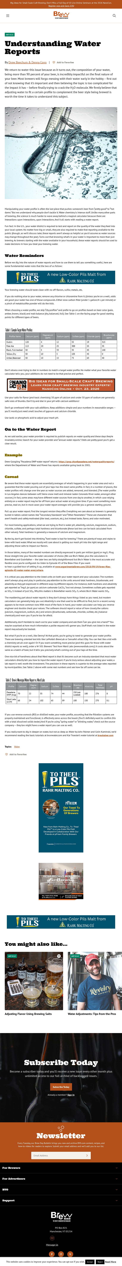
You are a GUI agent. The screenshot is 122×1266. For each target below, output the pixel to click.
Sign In (71, 1094)
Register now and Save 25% (61, 5)
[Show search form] (114, 16)
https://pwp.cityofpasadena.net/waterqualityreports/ (86, 461)
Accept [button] (90, 1262)
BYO (5, 1189)
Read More (110, 1261)
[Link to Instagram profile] (61, 1256)
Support (8, 1200)
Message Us (52, 1244)
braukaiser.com (105, 735)
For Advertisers (13, 1178)
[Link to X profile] (70, 1256)
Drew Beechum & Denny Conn (27, 62)
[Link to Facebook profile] (52, 1256)
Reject (100, 1262)
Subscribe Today (61, 1086)
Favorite (54, 62)
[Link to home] (61, 16)
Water (17, 746)
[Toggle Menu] (8, 16)
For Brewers (11, 1167)
